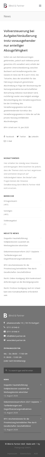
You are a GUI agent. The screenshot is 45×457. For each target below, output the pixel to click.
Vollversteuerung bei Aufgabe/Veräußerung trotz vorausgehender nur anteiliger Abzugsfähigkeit (20, 40)
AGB (36, 453)
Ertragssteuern (10, 201)
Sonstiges (8, 210)
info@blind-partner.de (16, 336)
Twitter (22, 136)
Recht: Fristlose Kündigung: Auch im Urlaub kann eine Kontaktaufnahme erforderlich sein (22, 291)
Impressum (12, 453)
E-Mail (9, 141)
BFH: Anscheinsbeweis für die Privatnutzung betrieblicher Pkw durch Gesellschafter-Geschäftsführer (20, 268)
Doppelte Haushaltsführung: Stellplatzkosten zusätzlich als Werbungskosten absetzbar (16, 242)
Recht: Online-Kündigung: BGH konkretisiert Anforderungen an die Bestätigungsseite (22, 280)
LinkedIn (34, 136)
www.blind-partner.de (16, 340)
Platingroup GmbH (22, 447)
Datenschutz (25, 453)
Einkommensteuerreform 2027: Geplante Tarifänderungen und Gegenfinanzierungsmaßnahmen (21, 255)
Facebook (9, 136)
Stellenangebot (10, 220)
